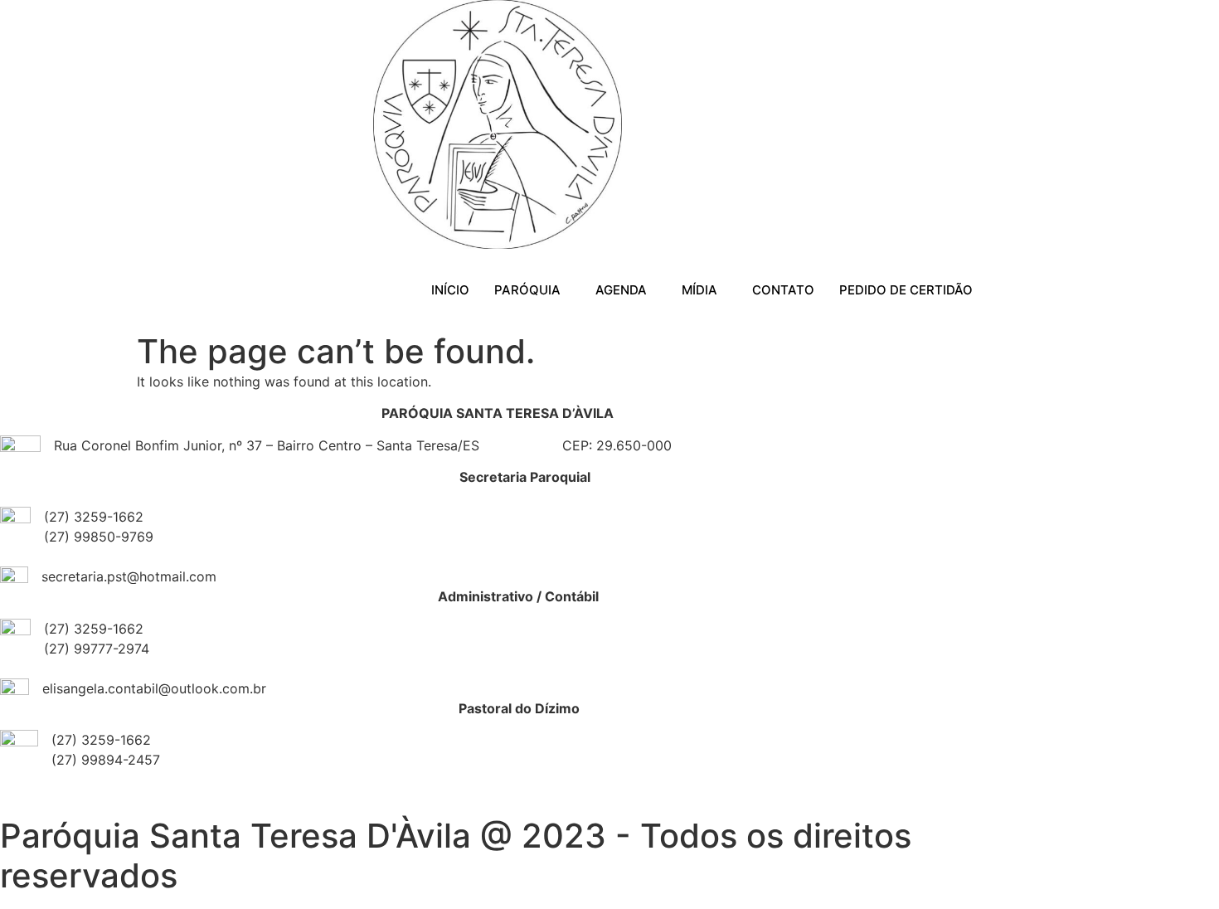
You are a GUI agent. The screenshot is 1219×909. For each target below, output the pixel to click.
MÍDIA (699, 290)
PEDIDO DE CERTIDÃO (906, 290)
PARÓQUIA (527, 290)
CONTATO (783, 290)
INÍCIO (450, 290)
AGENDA (621, 290)
